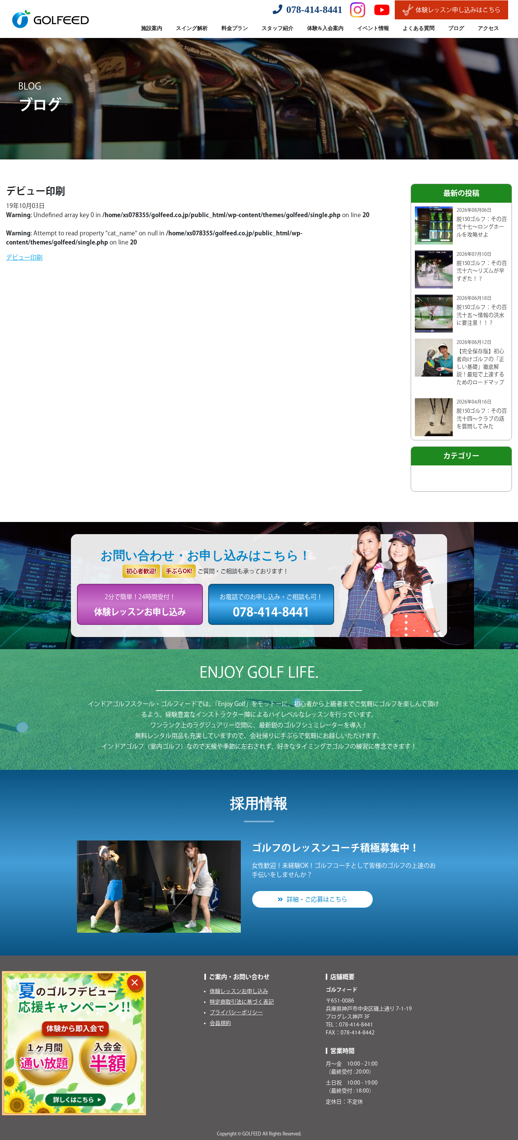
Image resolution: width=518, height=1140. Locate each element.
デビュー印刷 (24, 257)
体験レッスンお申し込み (239, 991)
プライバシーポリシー (236, 1012)
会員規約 (220, 1023)
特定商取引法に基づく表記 (242, 1001)
